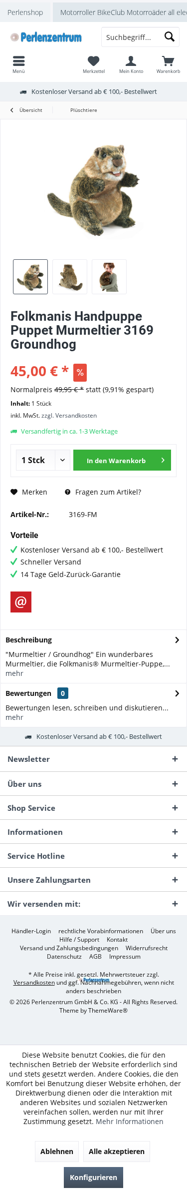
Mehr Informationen (130, 1121)
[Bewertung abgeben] (93, 357)
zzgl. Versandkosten (69, 415)
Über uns (163, 931)
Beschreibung (28, 639)
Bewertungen (28, 693)
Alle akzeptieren (117, 1151)
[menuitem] (168, 64)
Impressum (125, 957)
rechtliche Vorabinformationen (100, 931)
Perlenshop (25, 12)
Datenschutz (64, 957)
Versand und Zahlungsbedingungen (69, 948)
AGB (95, 957)
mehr (14, 673)
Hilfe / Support (79, 940)
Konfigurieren (93, 1177)
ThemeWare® (108, 1010)
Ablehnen (56, 1151)
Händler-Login (31, 931)
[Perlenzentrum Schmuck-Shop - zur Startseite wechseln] (46, 37)
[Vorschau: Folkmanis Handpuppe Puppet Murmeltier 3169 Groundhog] (30, 276)
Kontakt (117, 940)
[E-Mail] (20, 602)
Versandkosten (34, 982)
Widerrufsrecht (147, 948)
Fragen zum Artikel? (107, 492)
